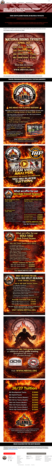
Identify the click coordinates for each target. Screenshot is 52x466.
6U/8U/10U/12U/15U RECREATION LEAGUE (38, 459)
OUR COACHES (19, 459)
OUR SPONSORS (19, 461)
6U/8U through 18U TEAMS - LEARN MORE (29, 458)
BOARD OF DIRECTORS (20, 458)
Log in (49, 0)
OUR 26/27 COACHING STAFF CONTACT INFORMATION (36, 453)
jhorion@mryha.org (13, 449)
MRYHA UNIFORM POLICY (48, 460)
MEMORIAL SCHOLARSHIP (48, 458)
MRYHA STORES (47, 461)
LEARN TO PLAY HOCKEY (39, 458)
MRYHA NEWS (46, 457)
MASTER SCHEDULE (19, 462)
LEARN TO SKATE (38, 457)
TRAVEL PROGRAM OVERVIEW (9, 453)
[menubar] (20, 2)
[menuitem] (8, 2)
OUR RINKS (18, 460)
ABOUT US (18, 457)
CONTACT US (18, 463)
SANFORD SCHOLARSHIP (48, 459)
